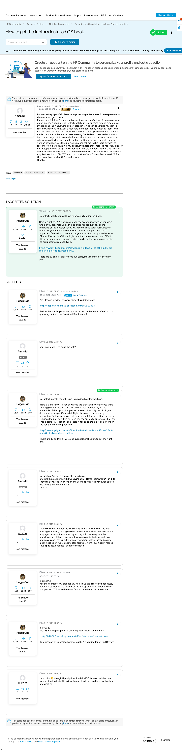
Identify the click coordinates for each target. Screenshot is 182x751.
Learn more (80, 76)
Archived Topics (35, 24)
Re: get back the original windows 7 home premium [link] (101, 24)
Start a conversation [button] (65, 42)
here (65, 100)
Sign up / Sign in (165, 15)
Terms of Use (26, 741)
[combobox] (26, 42)
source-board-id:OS (35, 173)
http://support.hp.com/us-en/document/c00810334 (67, 305)
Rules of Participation (49, 741)
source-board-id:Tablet (58, 173)
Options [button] (172, 32)
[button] (118, 107)
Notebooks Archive (59, 24)
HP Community (13, 24)
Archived (18, 173)
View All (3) (10, 178)
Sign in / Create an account (53, 76)
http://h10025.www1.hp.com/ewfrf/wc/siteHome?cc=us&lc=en (74, 636)
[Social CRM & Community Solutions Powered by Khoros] (149, 740)
